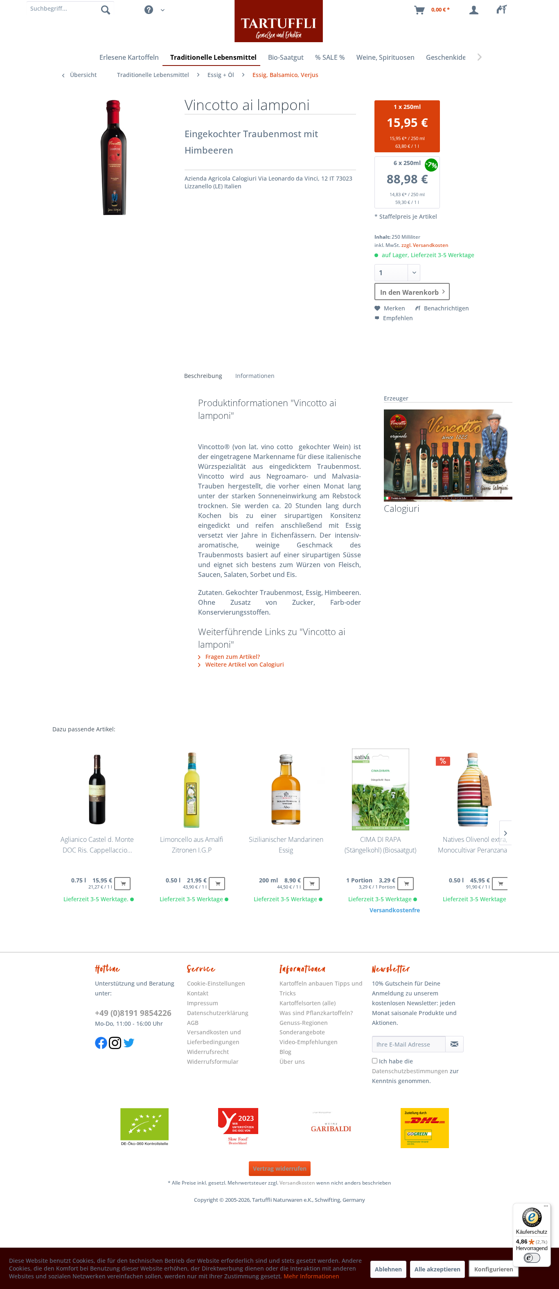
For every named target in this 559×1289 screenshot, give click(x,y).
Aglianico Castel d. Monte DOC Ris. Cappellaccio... (97, 845)
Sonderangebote (302, 1032)
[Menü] (546, 1208)
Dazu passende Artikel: (83, 729)
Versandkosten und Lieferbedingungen (214, 1037)
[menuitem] (504, 10)
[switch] (532, 1258)
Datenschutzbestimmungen (410, 1071)
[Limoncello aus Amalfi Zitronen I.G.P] (191, 789)
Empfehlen (397, 318)
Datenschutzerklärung (217, 1013)
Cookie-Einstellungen (216, 983)
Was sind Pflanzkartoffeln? (316, 1013)
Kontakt (197, 993)
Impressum (202, 1003)
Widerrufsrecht (208, 1052)
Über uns (292, 1061)
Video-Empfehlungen (309, 1042)
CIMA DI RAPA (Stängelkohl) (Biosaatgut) (380, 845)
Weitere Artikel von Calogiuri (244, 664)
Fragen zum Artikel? (232, 656)
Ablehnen (388, 1269)
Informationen (255, 376)
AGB (192, 1023)
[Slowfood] (238, 1128)
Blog (285, 1052)
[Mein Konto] (475, 10)
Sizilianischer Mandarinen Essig (286, 845)
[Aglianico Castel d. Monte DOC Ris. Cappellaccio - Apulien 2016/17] (97, 789)
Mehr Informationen (311, 1276)
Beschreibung (203, 376)
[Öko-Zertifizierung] (144, 1128)
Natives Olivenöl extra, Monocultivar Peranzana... (475, 845)
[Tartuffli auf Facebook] (101, 1053)
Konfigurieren (493, 1269)
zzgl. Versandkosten (425, 245)
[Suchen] (105, 9)
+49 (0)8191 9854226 (133, 1013)
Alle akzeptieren (437, 1269)
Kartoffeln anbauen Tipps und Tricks (321, 988)
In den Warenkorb (409, 292)
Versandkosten (297, 1182)
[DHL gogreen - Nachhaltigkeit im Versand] (425, 1128)
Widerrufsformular (213, 1061)
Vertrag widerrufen (280, 1168)
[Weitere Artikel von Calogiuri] (448, 455)
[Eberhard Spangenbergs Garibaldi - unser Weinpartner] (331, 1128)
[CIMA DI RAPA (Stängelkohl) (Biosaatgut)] (380, 789)
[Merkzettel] (504, 10)
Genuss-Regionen (304, 1023)
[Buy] (122, 883)
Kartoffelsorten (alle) (308, 1003)
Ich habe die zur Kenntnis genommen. (415, 1071)
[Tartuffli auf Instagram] (115, 1053)
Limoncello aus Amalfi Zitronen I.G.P (191, 845)
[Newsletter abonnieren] (454, 1044)
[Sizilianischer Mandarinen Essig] (286, 789)
